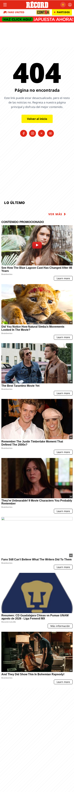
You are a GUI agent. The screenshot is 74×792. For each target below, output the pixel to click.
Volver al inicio (37, 119)
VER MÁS (55, 214)
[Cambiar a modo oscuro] (63, 4)
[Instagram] (32, 133)
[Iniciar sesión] (70, 4)
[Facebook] (23, 133)
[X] (41, 133)
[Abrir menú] (5, 4)
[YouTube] (50, 133)
